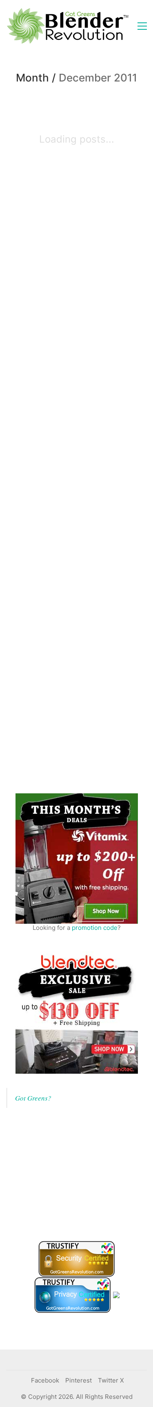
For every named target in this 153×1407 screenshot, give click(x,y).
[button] (142, 26)
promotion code (95, 927)
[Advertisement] (67, 1173)
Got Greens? (33, 1098)
